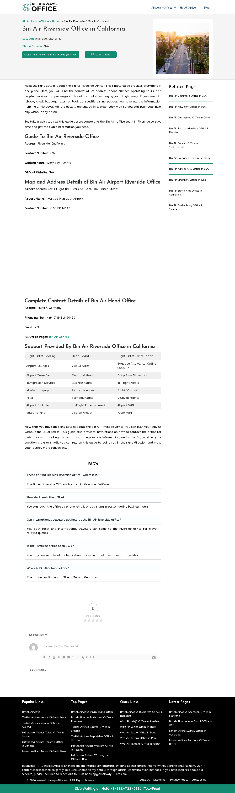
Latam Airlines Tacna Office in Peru (44, 751)
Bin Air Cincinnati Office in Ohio (188, 179)
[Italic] (49, 657)
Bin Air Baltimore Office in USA (188, 95)
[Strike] (58, 657)
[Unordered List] (68, 657)
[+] (92, 657)
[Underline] (54, 657)
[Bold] (44, 657)
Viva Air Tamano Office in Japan (140, 743)
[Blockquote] (73, 657)
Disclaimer (160, 779)
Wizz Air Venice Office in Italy (138, 726)
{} (87, 657)
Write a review (100, 54)
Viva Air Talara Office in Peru (138, 738)
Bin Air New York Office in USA (187, 106)
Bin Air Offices (59, 336)
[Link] (83, 657)
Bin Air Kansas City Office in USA (189, 168)
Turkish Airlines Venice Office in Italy (44, 717)
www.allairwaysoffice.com (53, 780)
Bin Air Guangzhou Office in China (189, 117)
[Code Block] (78, 657)
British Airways (31, 712)
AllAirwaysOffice (38, 21)
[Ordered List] (63, 657)
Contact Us (199, 779)
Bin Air (56, 21)
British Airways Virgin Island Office (92, 712)
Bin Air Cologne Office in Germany (189, 158)
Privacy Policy (179, 779)
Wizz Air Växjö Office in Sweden (139, 721)
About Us (144, 779)
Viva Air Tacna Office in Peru (138, 732)
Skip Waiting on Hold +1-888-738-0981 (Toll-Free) (117, 789)
